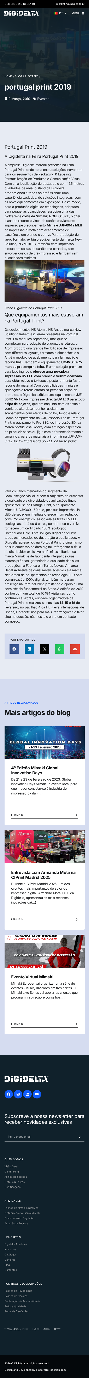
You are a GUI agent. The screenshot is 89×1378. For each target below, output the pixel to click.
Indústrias (10, 1249)
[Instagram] (18, 1094)
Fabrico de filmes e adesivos (21, 1207)
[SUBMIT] (76, 1137)
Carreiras (10, 1259)
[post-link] (45, 742)
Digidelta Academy (16, 1244)
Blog (18, 76)
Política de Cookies (16, 1296)
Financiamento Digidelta (19, 1218)
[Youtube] (37, 1094)
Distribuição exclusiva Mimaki (22, 1213)
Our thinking (12, 1171)
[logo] (27, 1079)
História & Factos (15, 1181)
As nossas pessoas (16, 1176)
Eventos (43, 99)
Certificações (13, 1186)
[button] (14, 649)
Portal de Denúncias (17, 1311)
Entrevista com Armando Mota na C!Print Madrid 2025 (43, 875)
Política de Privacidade (18, 1290)
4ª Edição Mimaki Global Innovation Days (34, 770)
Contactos (11, 1269)
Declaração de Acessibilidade (22, 1301)
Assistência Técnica (17, 1223)
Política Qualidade (15, 1306)
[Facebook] (9, 1094)
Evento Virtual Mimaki (32, 976)
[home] (21, 13)
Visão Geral (11, 1166)
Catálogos (11, 1254)
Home (8, 76)
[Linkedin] (27, 1094)
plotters (32, 76)
